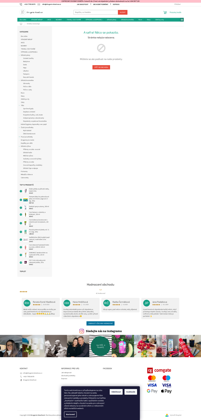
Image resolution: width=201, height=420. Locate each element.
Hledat (123, 12)
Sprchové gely (28, 108)
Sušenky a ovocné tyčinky (32, 159)
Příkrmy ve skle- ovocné (31, 149)
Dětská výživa (26, 146)
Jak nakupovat (82, 4)
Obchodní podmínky (100, 4)
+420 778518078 (28, 376)
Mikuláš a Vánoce (27, 174)
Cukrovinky (25, 178)
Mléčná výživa (28, 156)
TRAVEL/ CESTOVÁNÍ (28, 49)
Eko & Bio (24, 36)
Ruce (23, 93)
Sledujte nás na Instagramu (104, 331)
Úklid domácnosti (29, 134)
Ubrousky (26, 83)
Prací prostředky (27, 137)
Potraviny (24, 171)
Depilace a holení (29, 112)
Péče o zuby (27, 90)
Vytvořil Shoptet (175, 415)
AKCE (23, 42)
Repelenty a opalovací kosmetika (35, 121)
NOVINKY (24, 46)
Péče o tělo (27, 86)
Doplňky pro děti (27, 143)
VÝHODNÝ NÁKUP (26, 39)
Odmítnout (116, 392)
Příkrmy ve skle (28, 162)
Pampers (26, 74)
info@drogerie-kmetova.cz (32, 373)
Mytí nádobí (27, 130)
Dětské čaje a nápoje (30, 168)
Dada (25, 65)
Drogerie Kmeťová (29, 380)
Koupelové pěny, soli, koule (33, 115)
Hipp (24, 68)
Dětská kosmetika (27, 80)
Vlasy (23, 96)
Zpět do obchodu (101, 67)
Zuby (22, 102)
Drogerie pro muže (27, 140)
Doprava (116, 4)
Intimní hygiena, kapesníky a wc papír (34, 124)
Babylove (26, 61)
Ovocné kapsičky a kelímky (32, 165)
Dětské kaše (27, 152)
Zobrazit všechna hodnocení (100, 323)
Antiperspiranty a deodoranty (33, 118)
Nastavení (70, 414)
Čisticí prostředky (27, 127)
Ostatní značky (28, 58)
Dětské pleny (25, 55)
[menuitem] (23, 20)
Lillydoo (26, 71)
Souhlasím (130, 392)
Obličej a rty (25, 99)
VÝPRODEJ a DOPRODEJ (29, 52)
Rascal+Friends (28, 77)
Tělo (22, 105)
